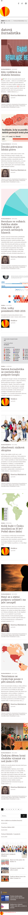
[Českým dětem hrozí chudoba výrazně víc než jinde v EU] (5, 878)
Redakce (3, 305)
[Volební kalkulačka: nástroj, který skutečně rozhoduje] (5, 898)
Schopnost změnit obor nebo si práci (17, 869)
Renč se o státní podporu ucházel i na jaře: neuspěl (13, 599)
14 (18, 809)
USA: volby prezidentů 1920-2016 (13, 309)
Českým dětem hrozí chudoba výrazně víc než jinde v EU (13, 758)
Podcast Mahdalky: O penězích (18, 20)
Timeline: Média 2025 (7, 827)
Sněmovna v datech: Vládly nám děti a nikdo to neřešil (18, 905)
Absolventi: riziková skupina (12, 449)
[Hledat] (24, 816)
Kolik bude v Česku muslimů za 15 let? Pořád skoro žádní (12, 528)
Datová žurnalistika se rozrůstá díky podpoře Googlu (12, 371)
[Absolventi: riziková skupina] (14, 849)
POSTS (13, 97)
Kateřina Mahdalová (6, 69)
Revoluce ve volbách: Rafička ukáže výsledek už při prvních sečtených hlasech (13, 227)
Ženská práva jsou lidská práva (11, 148)
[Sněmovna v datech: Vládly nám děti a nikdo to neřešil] (5, 906)
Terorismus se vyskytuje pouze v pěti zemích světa (12, 678)
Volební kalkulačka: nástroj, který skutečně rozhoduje (17, 897)
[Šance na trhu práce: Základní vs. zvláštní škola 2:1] (5, 861)
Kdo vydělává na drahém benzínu (11, 73)
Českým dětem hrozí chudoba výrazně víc (18, 877)
